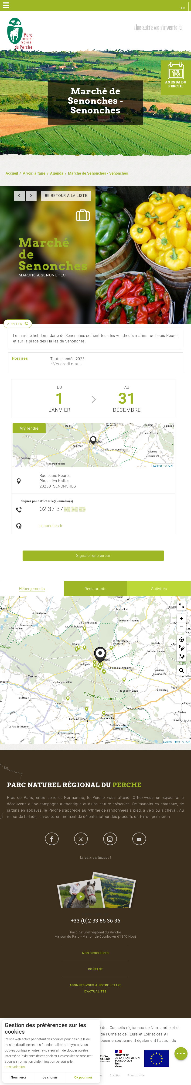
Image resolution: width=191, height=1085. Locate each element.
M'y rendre (29, 428)
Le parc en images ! (95, 857)
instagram (110, 839)
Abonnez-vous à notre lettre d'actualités (96, 988)
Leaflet (157, 465)
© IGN (169, 465)
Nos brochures (95, 953)
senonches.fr (51, 526)
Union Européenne (156, 1058)
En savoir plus (15, 1067)
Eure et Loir (100, 1058)
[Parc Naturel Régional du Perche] (19, 33)
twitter (81, 839)
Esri (177, 741)
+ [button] (181, 618)
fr (183, 8)
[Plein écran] (181, 606)
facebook (51, 839)
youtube (139, 839)
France (127, 1058)
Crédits (115, 1075)
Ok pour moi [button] (83, 1077)
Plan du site (136, 1075)
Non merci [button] (18, 1077)
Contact (95, 969)
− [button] (181, 627)
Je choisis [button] (50, 1077)
